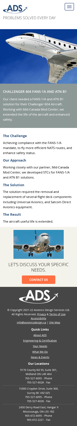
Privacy (41, 314)
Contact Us (38, 280)
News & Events (40, 357)
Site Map (54, 322)
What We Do (40, 352)
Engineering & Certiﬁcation (40, 340)
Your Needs (40, 346)
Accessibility (38, 318)
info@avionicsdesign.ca (31, 322)
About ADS (40, 335)
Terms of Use (57, 314)
